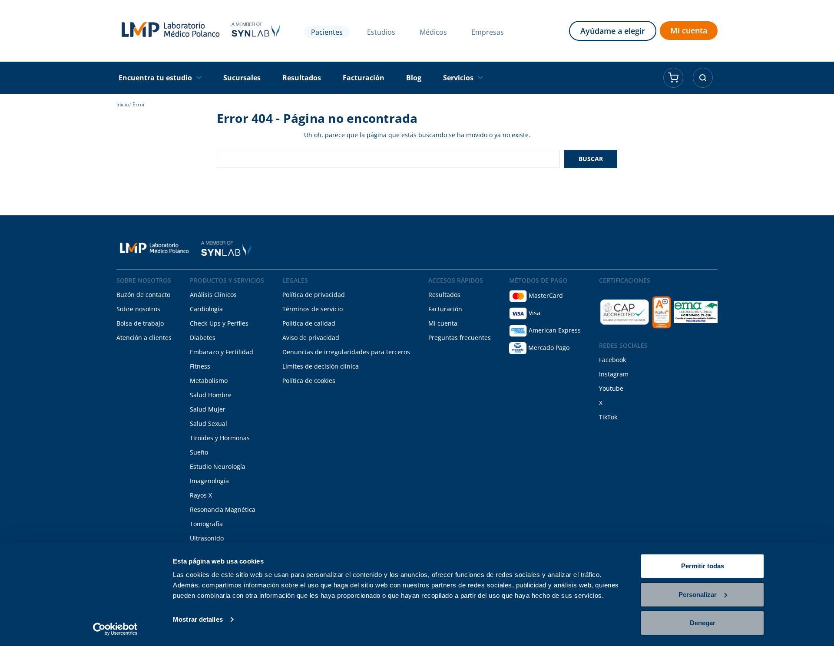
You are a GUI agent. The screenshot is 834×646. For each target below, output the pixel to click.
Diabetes (202, 337)
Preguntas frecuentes (459, 337)
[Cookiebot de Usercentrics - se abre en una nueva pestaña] (115, 629)
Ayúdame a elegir (612, 31)
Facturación (445, 309)
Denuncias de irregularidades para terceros (346, 352)
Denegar (702, 622)
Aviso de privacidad (310, 337)
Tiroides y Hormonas (220, 438)
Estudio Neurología (217, 466)
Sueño (199, 452)
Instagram (614, 374)
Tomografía (206, 524)
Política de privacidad (313, 294)
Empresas (487, 32)
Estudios (381, 32)
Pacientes (327, 32)
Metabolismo (209, 380)
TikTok (608, 417)
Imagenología (209, 481)
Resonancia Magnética (222, 509)
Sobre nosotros (138, 309)
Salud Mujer (207, 409)
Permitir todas (702, 566)
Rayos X (201, 495)
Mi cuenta (688, 30)
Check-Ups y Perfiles (219, 323)
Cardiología (206, 309)
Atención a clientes (144, 337)
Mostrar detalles (198, 619)
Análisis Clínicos (213, 294)
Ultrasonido (207, 538)
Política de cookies (308, 380)
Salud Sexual (208, 423)
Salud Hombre (211, 395)
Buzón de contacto (143, 294)
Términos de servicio (312, 309)
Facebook (612, 360)
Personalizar (697, 594)
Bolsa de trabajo (140, 323)
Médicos (433, 32)
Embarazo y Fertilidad (221, 352)
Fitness (200, 366)
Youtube (611, 388)
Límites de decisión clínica (320, 366)
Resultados (444, 294)
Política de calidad (308, 323)
